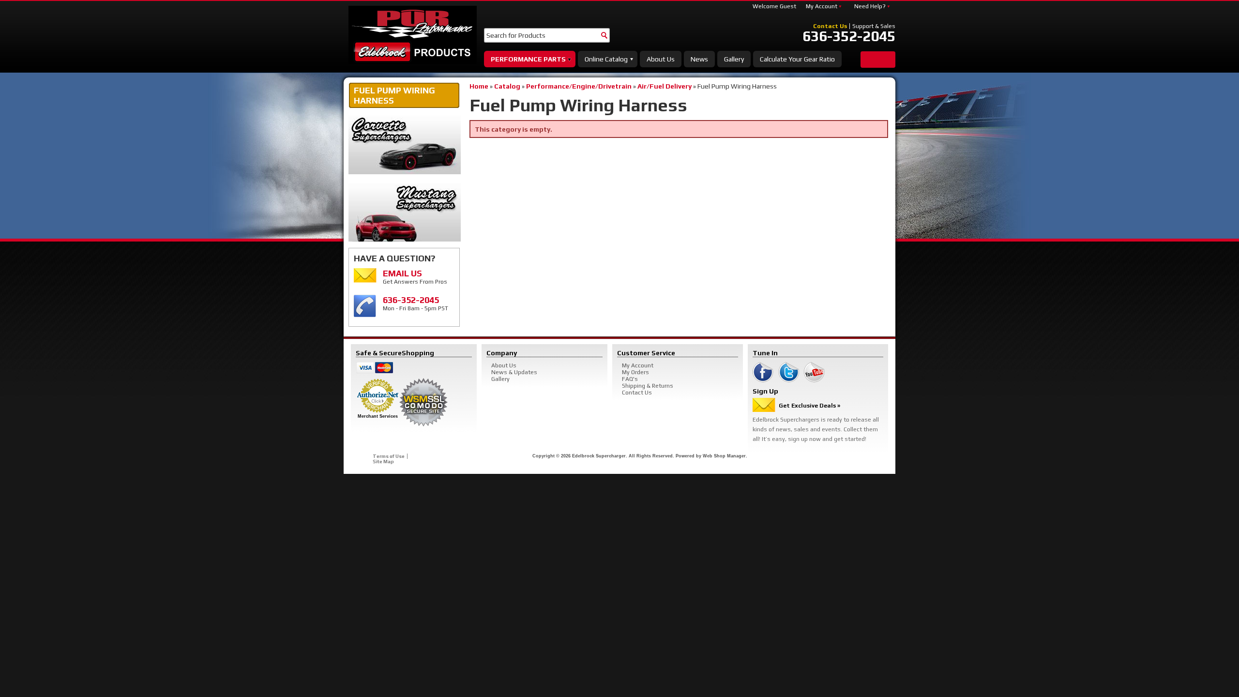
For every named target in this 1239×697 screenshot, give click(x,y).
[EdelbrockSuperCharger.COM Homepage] (412, 35)
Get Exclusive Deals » (809, 405)
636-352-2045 (848, 36)
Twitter (788, 372)
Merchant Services (378, 416)
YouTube (814, 372)
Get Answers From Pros (415, 276)
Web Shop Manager (724, 456)
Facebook (763, 372)
